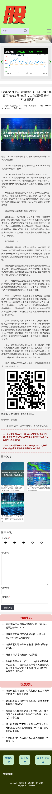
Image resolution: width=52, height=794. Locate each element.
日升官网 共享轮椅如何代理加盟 (21, 654)
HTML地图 (39, 783)
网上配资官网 (43, 760)
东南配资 (8, 760)
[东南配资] (14, 14)
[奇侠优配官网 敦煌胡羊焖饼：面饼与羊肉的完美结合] (12, 503)
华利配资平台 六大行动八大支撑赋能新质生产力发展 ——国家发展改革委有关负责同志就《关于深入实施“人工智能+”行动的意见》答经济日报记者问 (27, 666)
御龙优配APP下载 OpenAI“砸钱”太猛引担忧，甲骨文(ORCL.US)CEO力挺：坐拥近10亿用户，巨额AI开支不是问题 (25, 436)
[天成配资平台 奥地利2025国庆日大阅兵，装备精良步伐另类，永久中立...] (12, 473)
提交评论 (8, 607)
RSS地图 (30, 783)
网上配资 (24, 760)
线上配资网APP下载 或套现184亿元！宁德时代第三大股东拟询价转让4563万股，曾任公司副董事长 (27, 727)
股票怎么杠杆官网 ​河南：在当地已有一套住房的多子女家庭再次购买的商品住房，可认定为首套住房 (27, 714)
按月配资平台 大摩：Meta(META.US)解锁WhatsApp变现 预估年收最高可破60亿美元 (25, 447)
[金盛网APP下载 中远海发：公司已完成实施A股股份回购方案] (38, 473)
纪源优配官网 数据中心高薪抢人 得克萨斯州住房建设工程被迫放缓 (27, 692)
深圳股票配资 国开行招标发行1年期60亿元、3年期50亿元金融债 (26, 636)
